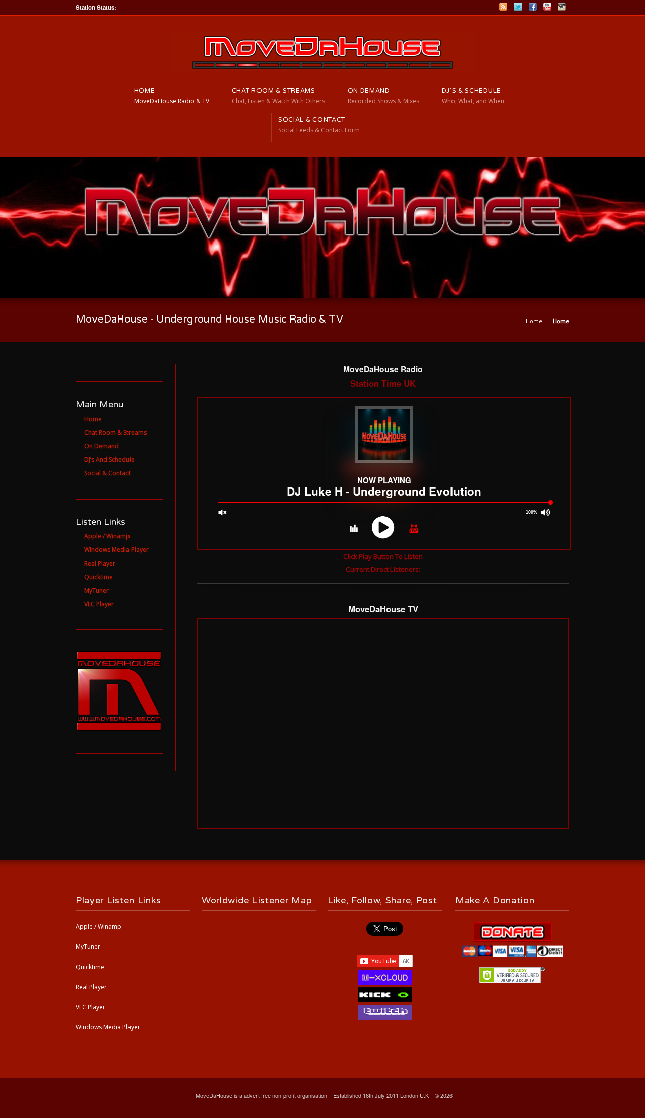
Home (534, 321)
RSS (503, 7)
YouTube (547, 7)
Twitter (518, 7)
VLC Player (90, 1007)
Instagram (562, 7)
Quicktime (90, 967)
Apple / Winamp (98, 926)
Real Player (91, 987)
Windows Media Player (108, 1027)
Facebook (533, 7)
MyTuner (88, 946)
